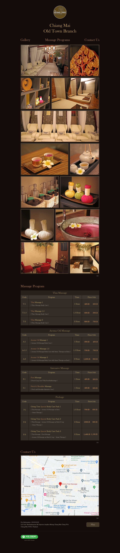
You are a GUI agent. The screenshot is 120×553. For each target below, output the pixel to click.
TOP (97, 275)
